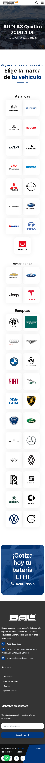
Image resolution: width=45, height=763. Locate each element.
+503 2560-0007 (14, 644)
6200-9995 (25, 584)
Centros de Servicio (11, 681)
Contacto (7, 686)
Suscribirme (21, 735)
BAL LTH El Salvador (26, 748)
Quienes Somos (10, 691)
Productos (7, 676)
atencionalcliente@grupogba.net (20, 658)
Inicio (8, 38)
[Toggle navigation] (42, 2)
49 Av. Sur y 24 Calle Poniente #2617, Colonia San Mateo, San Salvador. (20, 651)
